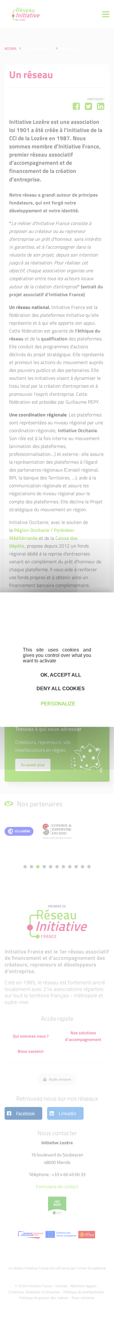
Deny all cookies (60, 688)
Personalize (58, 703)
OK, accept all (60, 674)
